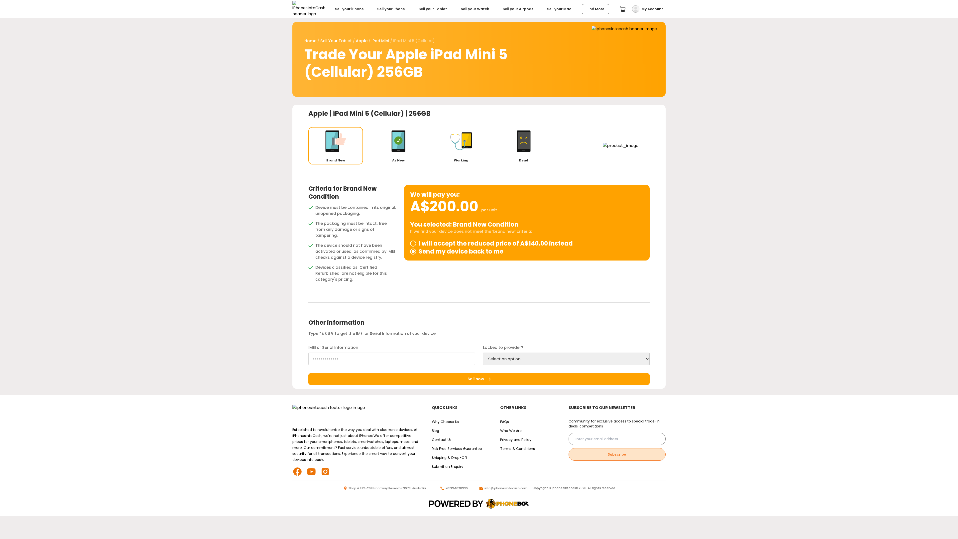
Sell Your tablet (336, 41)
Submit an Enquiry (447, 466)
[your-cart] (622, 9)
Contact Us (442, 439)
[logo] (479, 504)
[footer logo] (357, 413)
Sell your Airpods (518, 8)
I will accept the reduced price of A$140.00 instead (496, 244)
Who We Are (511, 430)
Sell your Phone (391, 8)
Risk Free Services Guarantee (457, 448)
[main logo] (308, 9)
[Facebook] (299, 472)
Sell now (476, 379)
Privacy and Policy (515, 439)
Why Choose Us (445, 421)
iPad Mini (380, 41)
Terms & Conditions (517, 448)
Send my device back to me (461, 252)
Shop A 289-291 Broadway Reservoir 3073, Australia (387, 488)
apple (361, 41)
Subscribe (617, 454)
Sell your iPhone (349, 8)
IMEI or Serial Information (333, 347)
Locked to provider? (503, 347)
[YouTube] (313, 472)
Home (310, 41)
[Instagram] (327, 472)
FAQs (504, 421)
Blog (435, 430)
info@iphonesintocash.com (505, 488)
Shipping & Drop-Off (450, 457)
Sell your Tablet (433, 8)
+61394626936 (456, 488)
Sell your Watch (475, 8)
